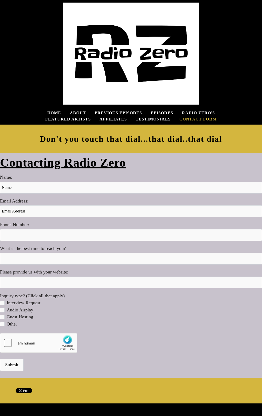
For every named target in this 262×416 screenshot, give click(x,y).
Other (12, 324)
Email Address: (14, 201)
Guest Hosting (20, 316)
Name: (6, 177)
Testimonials (153, 119)
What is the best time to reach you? (33, 248)
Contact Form (198, 119)
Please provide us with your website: (34, 272)
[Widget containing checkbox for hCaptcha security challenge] (38, 343)
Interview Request (23, 302)
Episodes (162, 113)
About (78, 113)
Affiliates (113, 119)
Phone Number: (14, 224)
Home (54, 113)
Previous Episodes (118, 113)
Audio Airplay (20, 309)
